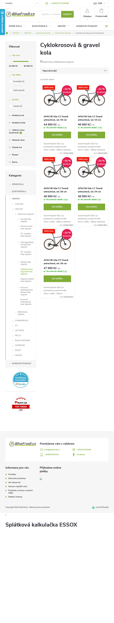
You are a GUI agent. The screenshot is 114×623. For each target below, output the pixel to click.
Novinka (17, 86)
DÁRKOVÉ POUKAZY (21, 363)
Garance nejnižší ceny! (17, 486)
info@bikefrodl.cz (52, 449)
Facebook (80, 454)
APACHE (19, 209)
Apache (17, 106)
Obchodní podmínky (17, 478)
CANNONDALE (21, 320)
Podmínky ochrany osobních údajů (20, 491)
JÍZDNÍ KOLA (18, 184)
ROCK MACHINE (22, 340)
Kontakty (9, 3)
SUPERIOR (20, 345)
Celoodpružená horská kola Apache (27, 244)
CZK (100, 3)
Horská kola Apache (26, 220)
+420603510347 (51, 454)
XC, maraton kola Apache (26, 234)
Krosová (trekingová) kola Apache (26, 301)
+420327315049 (83, 449)
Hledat (67, 14)
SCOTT (18, 350)
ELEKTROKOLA (19, 191)
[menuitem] (17, 26)
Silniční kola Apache (26, 263)
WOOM (18, 355)
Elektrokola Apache (22, 313)
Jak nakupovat (14, 482)
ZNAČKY (16, 198)
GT (16, 325)
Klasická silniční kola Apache (27, 280)
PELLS (18, 335)
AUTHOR (19, 204)
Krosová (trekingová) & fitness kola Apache (27, 291)
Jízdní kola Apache (26, 214)
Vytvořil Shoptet (102, 507)
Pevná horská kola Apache (26, 227)
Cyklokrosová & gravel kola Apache (27, 271)
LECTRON (19, 330)
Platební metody (15, 496)
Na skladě (18, 81)
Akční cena (18, 90)
